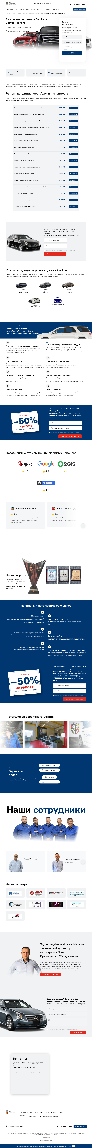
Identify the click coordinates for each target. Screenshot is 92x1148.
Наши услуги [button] (29, 9)
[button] (83, 525)
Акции (48, 9)
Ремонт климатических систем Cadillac (34, 13)
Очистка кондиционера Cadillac (24, 193)
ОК (73, 1146)
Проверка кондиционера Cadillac (24, 173)
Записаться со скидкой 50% (70, 436)
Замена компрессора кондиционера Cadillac (27, 121)
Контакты (56, 9)
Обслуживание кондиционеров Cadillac (26, 140)
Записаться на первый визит (74, 699)
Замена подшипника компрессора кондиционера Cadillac (32, 127)
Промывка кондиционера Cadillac (24, 160)
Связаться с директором (50, 974)
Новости (39, 9)
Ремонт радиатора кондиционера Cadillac (27, 167)
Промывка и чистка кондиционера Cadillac (27, 200)
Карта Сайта (32, 1116)
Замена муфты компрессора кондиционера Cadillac (30, 114)
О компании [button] (9, 9)
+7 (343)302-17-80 (77, 4)
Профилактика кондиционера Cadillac (26, 180)
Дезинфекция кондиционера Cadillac (25, 134)
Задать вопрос (78, 1032)
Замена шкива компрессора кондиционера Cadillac (30, 107)
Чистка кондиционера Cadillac (23, 154)
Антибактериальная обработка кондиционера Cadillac (31, 187)
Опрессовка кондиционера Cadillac (25, 206)
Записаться (73, 107)
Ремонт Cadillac (16, 13)
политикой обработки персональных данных (72, 48)
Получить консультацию (72, 53)
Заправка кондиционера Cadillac (24, 147)
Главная (8, 13)
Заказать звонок (79, 9)
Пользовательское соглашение (49, 1116)
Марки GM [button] (19, 9)
